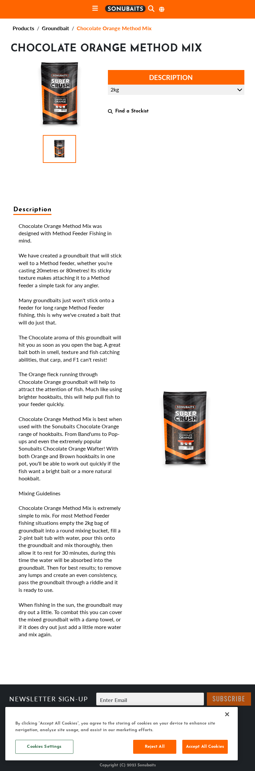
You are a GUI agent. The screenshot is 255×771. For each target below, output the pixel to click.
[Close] (227, 714)
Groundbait (55, 28)
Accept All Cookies (205, 746)
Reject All (155, 746)
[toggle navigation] (95, 9)
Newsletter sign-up (48, 699)
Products (23, 28)
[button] (59, 149)
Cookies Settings (44, 746)
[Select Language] (162, 9)
